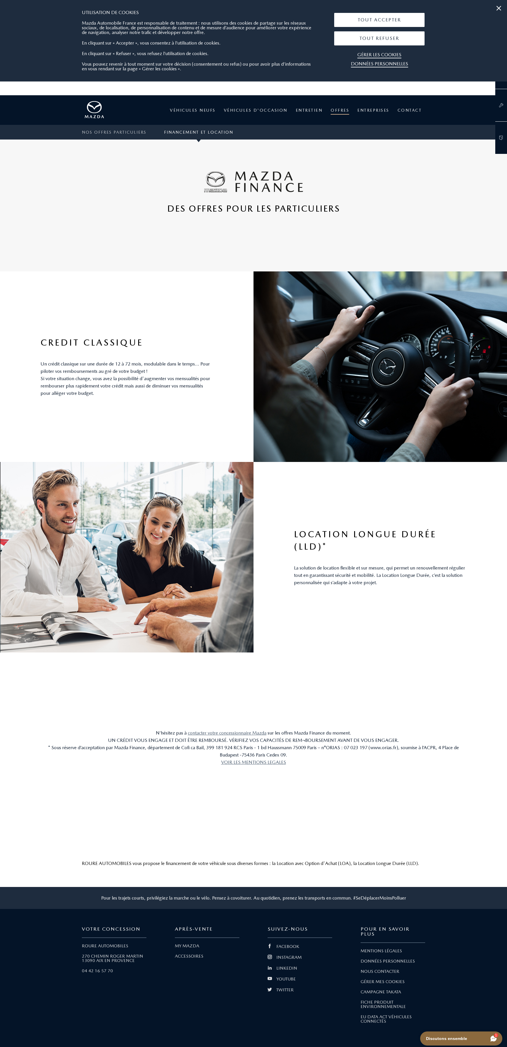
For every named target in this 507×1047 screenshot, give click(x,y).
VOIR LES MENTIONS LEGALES (253, 762)
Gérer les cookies (379, 54)
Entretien (309, 110)
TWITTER (285, 989)
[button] (379, 20)
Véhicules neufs (193, 110)
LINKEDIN (286, 968)
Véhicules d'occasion (256, 110)
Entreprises (373, 110)
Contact (410, 110)
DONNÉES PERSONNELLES (388, 961)
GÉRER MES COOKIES (383, 981)
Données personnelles (379, 64)
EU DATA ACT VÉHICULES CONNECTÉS (386, 1019)
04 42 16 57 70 (97, 970)
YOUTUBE (286, 979)
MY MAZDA (187, 946)
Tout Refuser (379, 38)
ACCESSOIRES (189, 956)
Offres (340, 110)
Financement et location (198, 132)
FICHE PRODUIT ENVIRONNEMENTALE (383, 1004)
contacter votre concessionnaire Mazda (227, 733)
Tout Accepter (379, 20)
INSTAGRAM (289, 957)
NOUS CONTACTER (380, 971)
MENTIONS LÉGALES (381, 950)
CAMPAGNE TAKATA (381, 992)
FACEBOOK (287, 946)
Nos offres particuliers (114, 132)
